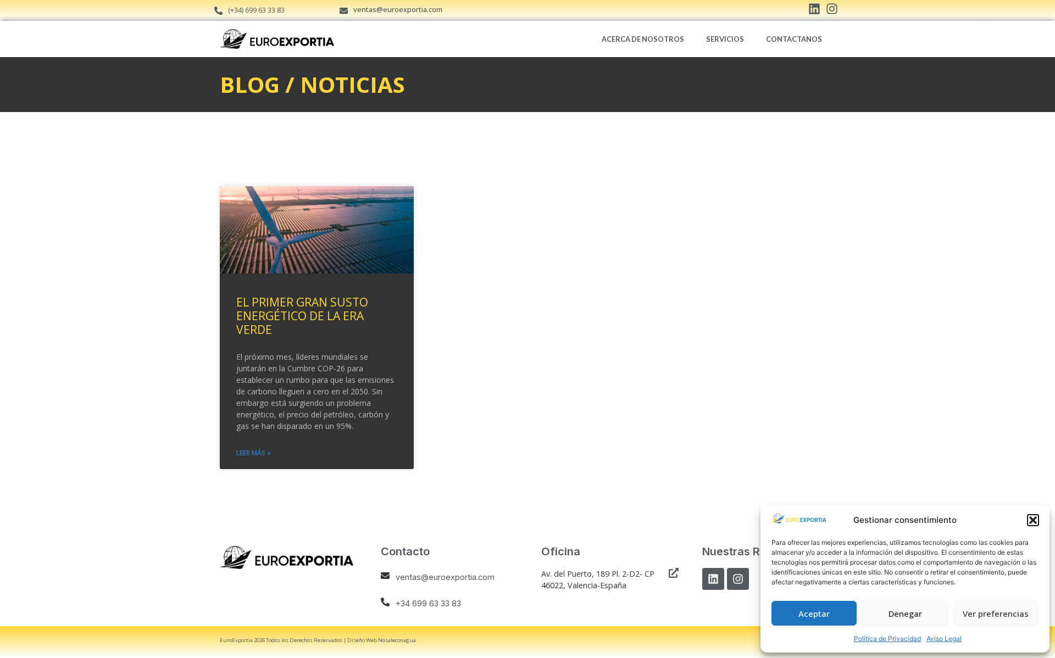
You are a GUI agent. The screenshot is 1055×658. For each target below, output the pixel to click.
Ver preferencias (996, 613)
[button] (1033, 520)
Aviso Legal (944, 638)
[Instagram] (738, 579)
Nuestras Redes (744, 551)
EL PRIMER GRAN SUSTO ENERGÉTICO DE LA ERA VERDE (302, 315)
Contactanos (794, 39)
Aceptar (814, 613)
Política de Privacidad (887, 638)
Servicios (725, 39)
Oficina (560, 551)
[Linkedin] (713, 579)
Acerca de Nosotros (643, 39)
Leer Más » (253, 453)
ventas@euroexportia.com (397, 9)
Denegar (905, 613)
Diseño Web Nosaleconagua (381, 640)
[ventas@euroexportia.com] (344, 11)
